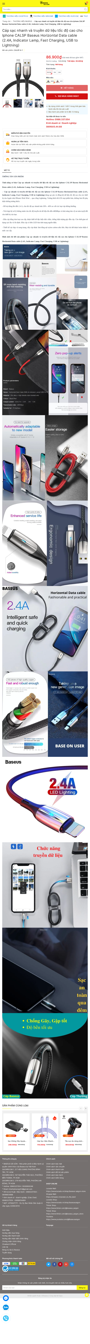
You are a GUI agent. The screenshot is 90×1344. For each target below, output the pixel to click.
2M (59, 72)
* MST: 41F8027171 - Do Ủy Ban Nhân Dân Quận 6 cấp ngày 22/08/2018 (22, 1204)
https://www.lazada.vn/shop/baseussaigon (63, 1202)
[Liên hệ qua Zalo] (6, 1307)
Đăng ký (82, 1288)
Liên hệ (5, 1247)
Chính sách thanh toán (55, 1169)
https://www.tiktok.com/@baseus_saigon (62, 1208)
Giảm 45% (12, 1136)
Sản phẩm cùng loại (15, 1105)
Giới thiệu (6, 1230)
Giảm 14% (40, 1136)
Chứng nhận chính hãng (11, 1241)
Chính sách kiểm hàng (55, 1178)
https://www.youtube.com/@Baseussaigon (63, 1219)
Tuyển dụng (7, 1253)
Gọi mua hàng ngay (68, 96)
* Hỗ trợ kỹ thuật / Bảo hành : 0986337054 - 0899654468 (20, 1193)
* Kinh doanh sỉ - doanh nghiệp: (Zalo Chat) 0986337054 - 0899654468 (19, 1198)
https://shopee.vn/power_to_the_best (61, 1197)
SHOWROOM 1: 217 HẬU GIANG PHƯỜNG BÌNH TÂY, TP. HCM (21, 1170)
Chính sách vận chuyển (55, 1167)
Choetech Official (9, 1244)
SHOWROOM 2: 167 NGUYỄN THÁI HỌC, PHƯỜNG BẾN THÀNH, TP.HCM (22, 1176)
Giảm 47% (69, 1136)
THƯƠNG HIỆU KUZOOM (68, 16)
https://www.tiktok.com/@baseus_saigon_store (64, 1214)
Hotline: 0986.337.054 (58, 119)
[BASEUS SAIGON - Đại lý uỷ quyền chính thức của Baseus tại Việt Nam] (45, 2)
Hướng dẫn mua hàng (10, 1233)
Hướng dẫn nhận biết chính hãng (15, 1239)
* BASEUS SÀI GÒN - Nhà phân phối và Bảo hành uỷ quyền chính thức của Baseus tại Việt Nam (23, 1165)
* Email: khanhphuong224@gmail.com (17, 1189)
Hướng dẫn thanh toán (11, 1236)
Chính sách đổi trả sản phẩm (57, 1172)
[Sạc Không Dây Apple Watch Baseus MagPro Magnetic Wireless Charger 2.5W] (16, 1131)
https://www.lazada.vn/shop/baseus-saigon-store (66, 1191)
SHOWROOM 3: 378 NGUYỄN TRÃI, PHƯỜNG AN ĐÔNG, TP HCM (22, 1182)
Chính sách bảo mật (54, 1164)
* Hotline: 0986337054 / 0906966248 (17, 1186)
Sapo (60, 1296)
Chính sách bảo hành (54, 1175)
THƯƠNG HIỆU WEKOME (43, 16)
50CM (49, 72)
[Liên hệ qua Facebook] (6, 1298)
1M (55, 72)
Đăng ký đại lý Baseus (11, 1250)
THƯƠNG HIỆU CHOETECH (17, 16)
